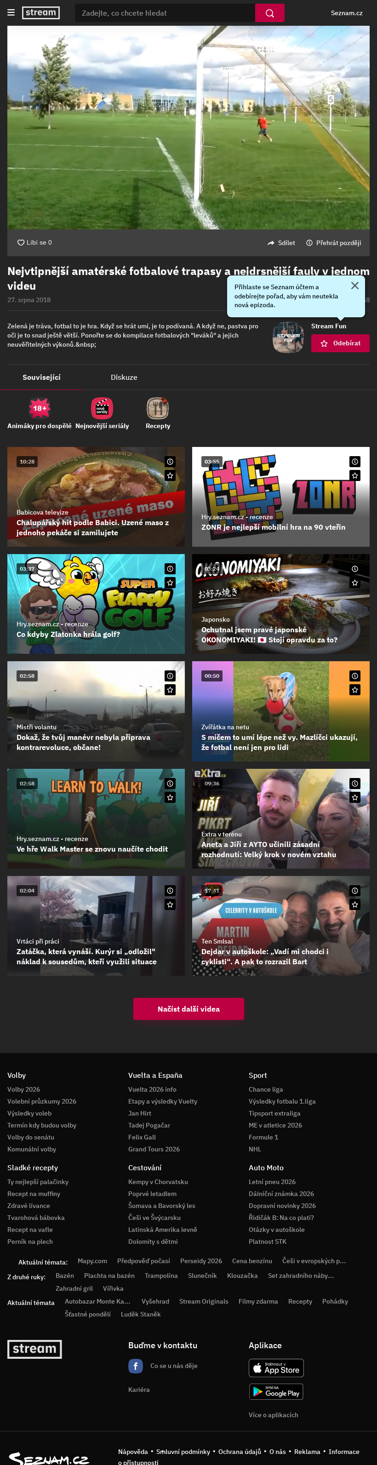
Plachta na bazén (109, 1275)
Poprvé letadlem (152, 1194)
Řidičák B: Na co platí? (281, 1217)
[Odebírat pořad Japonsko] (354, 582)
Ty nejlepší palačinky (38, 1182)
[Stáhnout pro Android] (276, 1392)
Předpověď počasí (143, 1261)
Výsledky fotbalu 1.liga (282, 1101)
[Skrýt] (355, 286)
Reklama (307, 1452)
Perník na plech (30, 1241)
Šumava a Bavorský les (161, 1206)
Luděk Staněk (141, 1314)
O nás (277, 1452)
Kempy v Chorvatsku (158, 1182)
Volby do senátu (30, 1137)
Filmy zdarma (258, 1301)
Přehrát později (338, 243)
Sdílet (286, 243)
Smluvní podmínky (183, 1452)
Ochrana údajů (239, 1452)
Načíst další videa (189, 1008)
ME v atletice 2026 (275, 1125)
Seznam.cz (347, 13)
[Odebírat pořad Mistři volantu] (170, 689)
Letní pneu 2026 (272, 1182)
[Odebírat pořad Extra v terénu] (354, 797)
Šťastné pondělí (88, 1314)
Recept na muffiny (33, 1194)
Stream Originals (203, 1301)
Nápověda (133, 1452)
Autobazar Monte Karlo (98, 1301)
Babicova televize (43, 512)
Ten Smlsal (217, 941)
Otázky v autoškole (277, 1229)
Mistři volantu (37, 727)
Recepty (300, 1301)
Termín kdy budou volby (41, 1125)
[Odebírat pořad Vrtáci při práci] (170, 904)
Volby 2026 (23, 1089)
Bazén (65, 1275)
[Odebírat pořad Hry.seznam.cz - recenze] (354, 475)
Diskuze (124, 377)
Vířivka (113, 1288)
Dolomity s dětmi (153, 1241)
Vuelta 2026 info (152, 1089)
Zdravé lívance (28, 1206)
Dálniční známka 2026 (281, 1194)
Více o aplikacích (273, 1415)
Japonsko (215, 619)
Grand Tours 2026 (154, 1149)
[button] (188, 127)
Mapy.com (92, 1261)
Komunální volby (31, 1149)
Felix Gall (142, 1137)
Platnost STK (267, 1241)
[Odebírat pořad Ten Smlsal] (354, 904)
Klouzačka (242, 1275)
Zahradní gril (74, 1288)
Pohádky (335, 1301)
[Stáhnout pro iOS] (276, 1368)
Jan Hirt (139, 1113)
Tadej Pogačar (149, 1125)
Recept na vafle (30, 1229)
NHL (255, 1149)
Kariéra (139, 1389)
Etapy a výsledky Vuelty (162, 1101)
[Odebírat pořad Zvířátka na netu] (354, 689)
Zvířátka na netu (225, 727)
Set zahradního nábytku (302, 1275)
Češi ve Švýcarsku (154, 1217)
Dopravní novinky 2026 (282, 1206)
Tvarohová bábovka (36, 1217)
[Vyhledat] (270, 13)
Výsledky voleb (29, 1113)
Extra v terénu (221, 834)
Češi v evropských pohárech (323, 1261)
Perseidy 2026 (201, 1261)
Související (42, 377)
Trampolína (161, 1275)
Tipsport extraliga (275, 1113)
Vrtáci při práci (38, 941)
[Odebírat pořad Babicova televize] (170, 475)
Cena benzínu (252, 1261)
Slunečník (202, 1275)
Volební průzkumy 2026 (41, 1101)
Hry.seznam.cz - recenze (237, 517)
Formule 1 (263, 1137)
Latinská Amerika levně (162, 1229)
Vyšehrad (155, 1301)
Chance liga (266, 1089)
